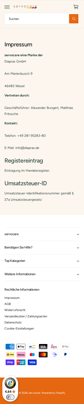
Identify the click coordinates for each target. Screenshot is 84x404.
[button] (7, 7)
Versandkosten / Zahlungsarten (25, 316)
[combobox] (42, 18)
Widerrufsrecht (14, 310)
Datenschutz (13, 322)
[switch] (10, 397)
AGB (7, 304)
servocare (34, 392)
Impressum (12, 298)
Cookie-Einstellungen (19, 328)
